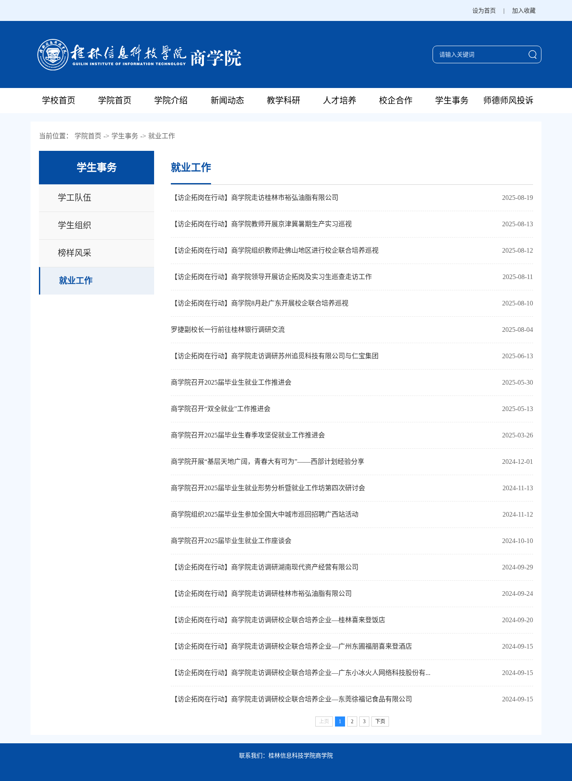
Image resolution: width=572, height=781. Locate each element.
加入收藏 (524, 11)
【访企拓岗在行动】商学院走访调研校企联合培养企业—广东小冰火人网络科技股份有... (300, 672)
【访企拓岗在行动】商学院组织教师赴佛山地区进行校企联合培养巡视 (275, 250)
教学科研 (283, 100)
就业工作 (161, 136)
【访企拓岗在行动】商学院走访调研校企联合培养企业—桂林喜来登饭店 (278, 619)
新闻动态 (227, 100)
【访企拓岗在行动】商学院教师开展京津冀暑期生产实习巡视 (261, 224)
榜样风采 (74, 253)
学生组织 (74, 225)
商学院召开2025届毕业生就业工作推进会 (231, 382)
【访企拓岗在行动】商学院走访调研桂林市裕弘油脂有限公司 (261, 593)
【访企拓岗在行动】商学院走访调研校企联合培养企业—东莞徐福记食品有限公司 (291, 699)
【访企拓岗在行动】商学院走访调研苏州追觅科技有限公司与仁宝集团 (275, 355)
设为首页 (484, 11)
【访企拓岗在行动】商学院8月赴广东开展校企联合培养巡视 (259, 303)
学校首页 (58, 100)
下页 (380, 721)
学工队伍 (74, 197)
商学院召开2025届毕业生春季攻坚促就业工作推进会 (248, 435)
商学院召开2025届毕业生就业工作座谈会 (231, 540)
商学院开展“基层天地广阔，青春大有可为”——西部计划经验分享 (267, 461)
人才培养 (339, 100)
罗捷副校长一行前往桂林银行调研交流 (228, 329)
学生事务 (452, 100)
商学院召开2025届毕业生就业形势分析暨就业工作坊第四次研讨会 (268, 487)
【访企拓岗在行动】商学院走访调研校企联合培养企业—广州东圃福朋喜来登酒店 (291, 646)
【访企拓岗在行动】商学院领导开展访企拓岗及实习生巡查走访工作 (271, 276)
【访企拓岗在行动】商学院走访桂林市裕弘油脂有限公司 (254, 197)
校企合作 (395, 100)
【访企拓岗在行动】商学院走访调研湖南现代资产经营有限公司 (264, 567)
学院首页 (114, 100)
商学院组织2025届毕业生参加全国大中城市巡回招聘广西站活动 (264, 514)
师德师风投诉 (508, 100)
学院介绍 (171, 100)
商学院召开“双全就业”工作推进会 (221, 408)
